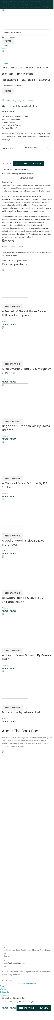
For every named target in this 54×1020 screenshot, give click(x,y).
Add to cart (21, 163)
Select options (26, 1008)
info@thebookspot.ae (15, 963)
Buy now (44, 1008)
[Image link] (6, 848)
